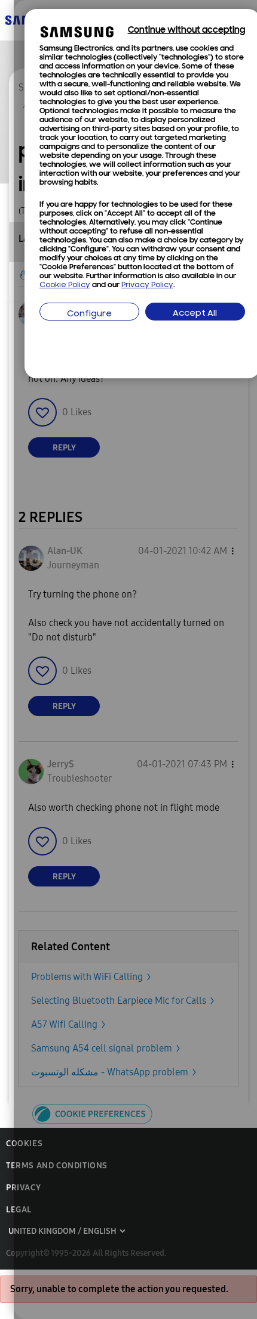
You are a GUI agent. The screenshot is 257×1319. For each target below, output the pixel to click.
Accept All (195, 313)
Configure (89, 314)
